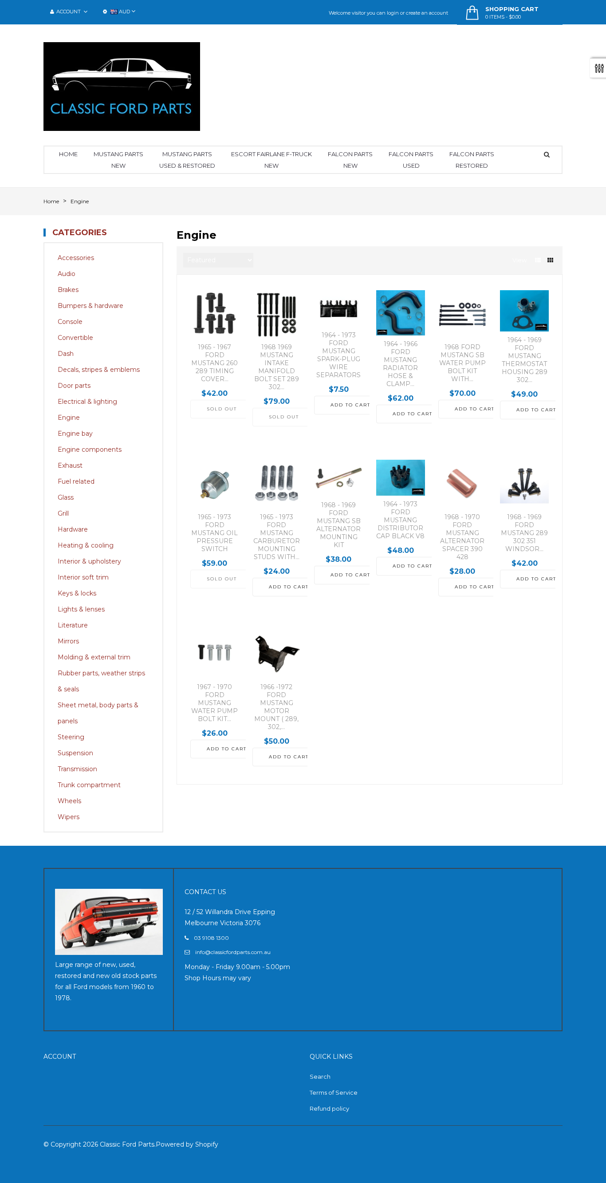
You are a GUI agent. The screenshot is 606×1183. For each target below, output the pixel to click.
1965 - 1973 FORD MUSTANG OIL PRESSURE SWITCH (214, 533)
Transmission (77, 769)
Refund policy (329, 1108)
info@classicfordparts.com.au (233, 952)
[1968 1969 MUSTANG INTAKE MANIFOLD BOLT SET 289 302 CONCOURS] (276, 314)
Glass (66, 497)
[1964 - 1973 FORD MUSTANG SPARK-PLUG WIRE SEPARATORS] (338, 308)
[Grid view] (550, 260)
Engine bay (75, 434)
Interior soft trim (83, 577)
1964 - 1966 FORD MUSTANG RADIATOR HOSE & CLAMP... (400, 364)
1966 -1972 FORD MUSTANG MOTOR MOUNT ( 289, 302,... (276, 707)
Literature (73, 625)
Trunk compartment (89, 785)
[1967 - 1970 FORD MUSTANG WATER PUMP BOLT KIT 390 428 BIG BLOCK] (214, 654)
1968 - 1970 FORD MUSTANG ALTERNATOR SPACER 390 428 (462, 537)
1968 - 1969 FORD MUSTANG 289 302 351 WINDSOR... (524, 533)
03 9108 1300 (211, 938)
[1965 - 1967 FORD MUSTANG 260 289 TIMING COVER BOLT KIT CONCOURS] (214, 314)
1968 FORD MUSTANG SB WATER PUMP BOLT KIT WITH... (462, 363)
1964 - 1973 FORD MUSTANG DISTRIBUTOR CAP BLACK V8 (400, 520)
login (393, 13)
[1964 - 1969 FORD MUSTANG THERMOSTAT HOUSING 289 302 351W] (524, 310)
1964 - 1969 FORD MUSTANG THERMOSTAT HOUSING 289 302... (524, 360)
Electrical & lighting (87, 402)
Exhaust (70, 465)
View (519, 260)
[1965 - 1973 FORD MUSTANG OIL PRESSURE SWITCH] (214, 484)
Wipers (68, 817)
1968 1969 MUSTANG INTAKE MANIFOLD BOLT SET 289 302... (276, 367)
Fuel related (76, 481)
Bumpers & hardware (90, 306)
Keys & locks (77, 593)
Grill (63, 513)
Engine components (90, 449)
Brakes (68, 290)
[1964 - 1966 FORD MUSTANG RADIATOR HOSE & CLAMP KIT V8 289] (400, 312)
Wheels (69, 801)
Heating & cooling (86, 545)
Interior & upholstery (89, 561)
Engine (69, 418)
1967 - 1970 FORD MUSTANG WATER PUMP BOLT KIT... (214, 703)
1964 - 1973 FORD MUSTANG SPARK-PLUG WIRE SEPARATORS (338, 355)
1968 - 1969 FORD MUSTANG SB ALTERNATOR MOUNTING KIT (338, 525)
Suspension (75, 753)
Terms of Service (334, 1092)
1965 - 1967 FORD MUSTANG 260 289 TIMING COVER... (214, 363)
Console (70, 322)
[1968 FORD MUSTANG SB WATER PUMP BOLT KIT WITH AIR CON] (462, 314)
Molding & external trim (94, 657)
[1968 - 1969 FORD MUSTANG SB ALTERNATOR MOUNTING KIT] (338, 478)
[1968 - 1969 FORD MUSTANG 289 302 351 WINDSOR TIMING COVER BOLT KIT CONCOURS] (524, 484)
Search (320, 1076)
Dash (66, 354)
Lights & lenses (81, 609)
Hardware (73, 529)
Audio (66, 274)
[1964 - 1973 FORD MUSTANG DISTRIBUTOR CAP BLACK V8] (400, 478)
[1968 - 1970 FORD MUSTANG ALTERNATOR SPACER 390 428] (462, 484)
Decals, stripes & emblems (99, 370)
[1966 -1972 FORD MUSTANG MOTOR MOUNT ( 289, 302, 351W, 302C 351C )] (276, 654)
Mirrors (68, 641)
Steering (71, 737)
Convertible (75, 338)
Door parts (74, 386)
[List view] (537, 260)
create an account (427, 13)
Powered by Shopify (187, 1144)
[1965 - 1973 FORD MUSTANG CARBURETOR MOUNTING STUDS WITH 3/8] (276, 484)
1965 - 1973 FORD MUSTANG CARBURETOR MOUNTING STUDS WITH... (276, 537)
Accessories (76, 258)
